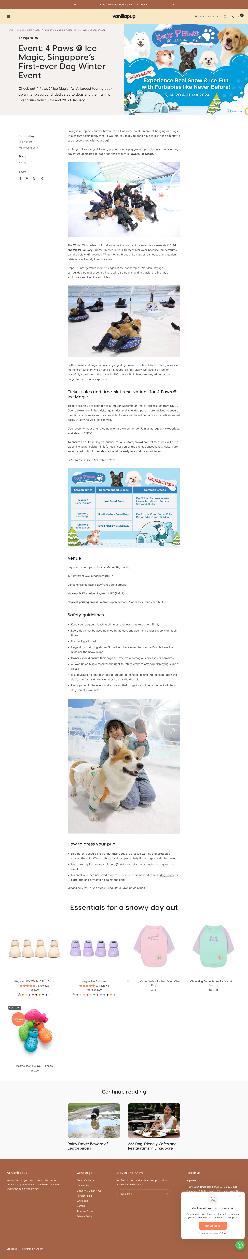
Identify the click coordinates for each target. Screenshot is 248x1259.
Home (10, 29)
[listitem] (20, 178)
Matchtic (127, 405)
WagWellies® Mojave (94, 981)
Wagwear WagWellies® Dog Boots (35, 981)
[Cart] (239, 16)
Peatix (142, 405)
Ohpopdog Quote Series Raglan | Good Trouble (213, 983)
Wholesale (82, 1200)
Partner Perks (84, 1195)
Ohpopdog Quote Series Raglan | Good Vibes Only (154, 983)
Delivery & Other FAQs (89, 1190)
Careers (81, 1205)
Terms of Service (86, 1211)
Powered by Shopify (32, 1248)
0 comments (30, 147)
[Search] (225, 16)
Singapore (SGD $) (205, 16)
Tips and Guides (23, 29)
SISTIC (88, 433)
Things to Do (28, 38)
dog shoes (167, 875)
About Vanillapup (86, 1180)
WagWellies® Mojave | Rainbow (34, 1065)
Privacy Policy (84, 1216)
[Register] (166, 1194)
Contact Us (83, 1185)
